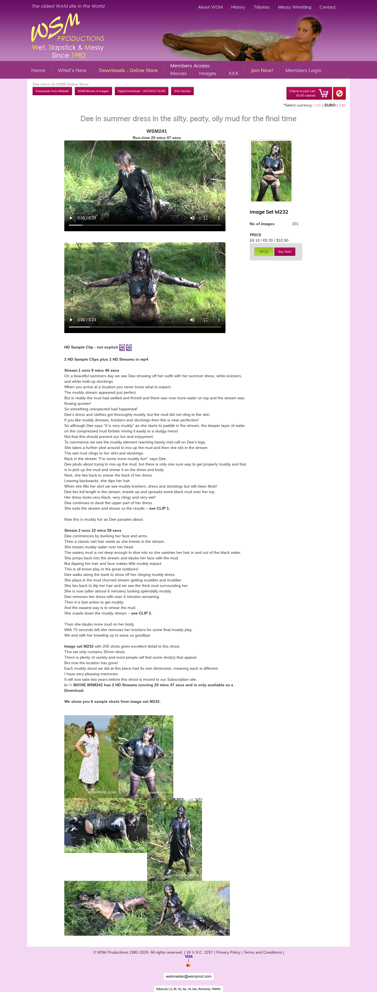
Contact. (328, 7)
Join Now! (262, 70)
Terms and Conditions (263, 952)
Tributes (262, 7)
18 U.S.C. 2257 (199, 952)
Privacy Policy (228, 952)
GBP (342, 105)
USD (317, 105)
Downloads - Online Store (128, 70)
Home (38, 70)
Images (207, 73)
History (238, 7)
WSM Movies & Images (93, 91)
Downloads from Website (52, 91)
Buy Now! (284, 251)
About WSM (210, 7)
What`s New (72, 70)
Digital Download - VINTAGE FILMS (141, 91)
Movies (178, 73)
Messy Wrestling (294, 7)
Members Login (303, 70)
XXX (233, 73)
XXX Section (182, 91)
